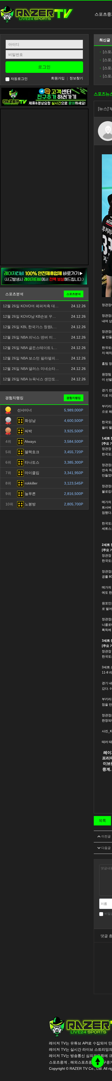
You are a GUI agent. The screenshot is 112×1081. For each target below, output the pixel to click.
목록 (102, 820)
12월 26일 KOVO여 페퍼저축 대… (31, 306)
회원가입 (58, 78)
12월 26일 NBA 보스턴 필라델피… (31, 358)
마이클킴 (31, 473)
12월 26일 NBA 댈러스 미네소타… (31, 369)
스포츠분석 (73, 294)
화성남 (30, 420)
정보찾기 (76, 78)
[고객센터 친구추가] (44, 96)
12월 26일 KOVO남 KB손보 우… (29, 316)
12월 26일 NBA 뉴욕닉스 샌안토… (31, 379)
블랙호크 (31, 452)
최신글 (104, 40)
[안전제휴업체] (44, 276)
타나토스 (31, 462)
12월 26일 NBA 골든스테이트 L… (30, 348)
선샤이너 (24, 410)
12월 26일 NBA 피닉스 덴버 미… (29, 337)
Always (30, 441)
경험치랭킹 (73, 397)
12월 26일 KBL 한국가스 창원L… (30, 327)
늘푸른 (30, 494)
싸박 (28, 431)
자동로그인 (19, 79)
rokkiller (31, 483)
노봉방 (30, 504)
